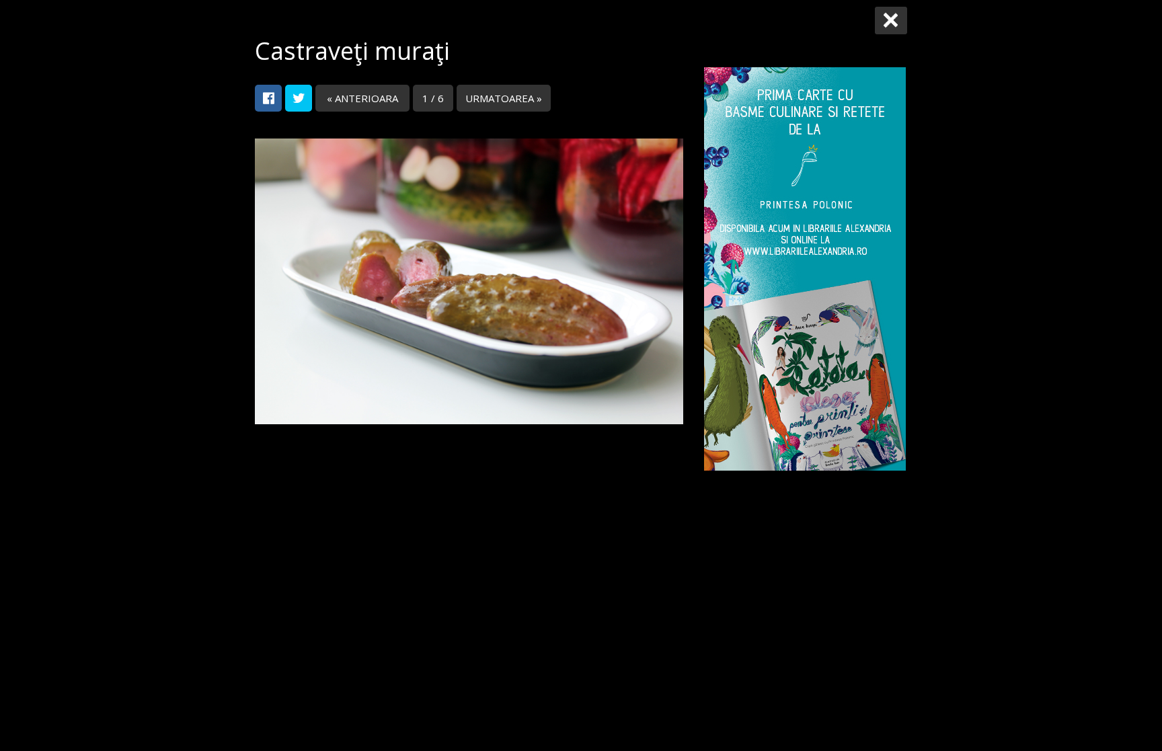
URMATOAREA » (503, 98)
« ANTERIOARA (362, 98)
